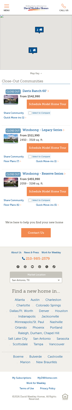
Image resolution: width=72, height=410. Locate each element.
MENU (7, 10)
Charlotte (23, 305)
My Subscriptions (21, 378)
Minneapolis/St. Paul (29, 322)
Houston (61, 311)
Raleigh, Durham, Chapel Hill (38, 333)
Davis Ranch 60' (35, 91)
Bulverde (35, 356)
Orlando (21, 327)
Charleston (53, 300)
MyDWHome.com (47, 378)
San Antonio (42, 338)
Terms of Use (27, 388)
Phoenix (38, 327)
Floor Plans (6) (11, 205)
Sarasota (63, 338)
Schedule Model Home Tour (47, 104)
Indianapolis (27, 316)
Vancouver (56, 344)
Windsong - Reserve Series (43, 173)
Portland (56, 327)
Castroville (55, 356)
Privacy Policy (47, 388)
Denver (44, 311)
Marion (25, 362)
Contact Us (36, 232)
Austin (35, 300)
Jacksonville (50, 316)
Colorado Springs (48, 305)
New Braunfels (46, 362)
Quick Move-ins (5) (46, 205)
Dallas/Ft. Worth (21, 311)
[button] (33, 51)
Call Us (63, 10)
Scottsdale (20, 344)
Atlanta (20, 300)
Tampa (38, 344)
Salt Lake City (17, 338)
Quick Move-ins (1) (14, 117)
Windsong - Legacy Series (42, 130)
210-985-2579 (37, 259)
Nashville (56, 322)
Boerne (18, 356)
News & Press (31, 252)
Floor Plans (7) (11, 161)
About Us (16, 252)
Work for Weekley (51, 252)
